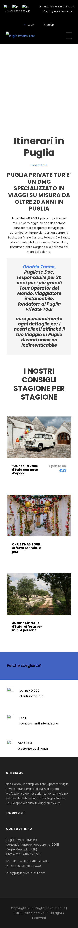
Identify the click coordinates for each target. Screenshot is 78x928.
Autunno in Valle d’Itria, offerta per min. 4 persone (27, 626)
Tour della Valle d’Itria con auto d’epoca (25, 469)
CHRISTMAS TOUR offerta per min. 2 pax (26, 548)
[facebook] (39, 17)
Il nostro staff (15, 813)
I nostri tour (39, 165)
